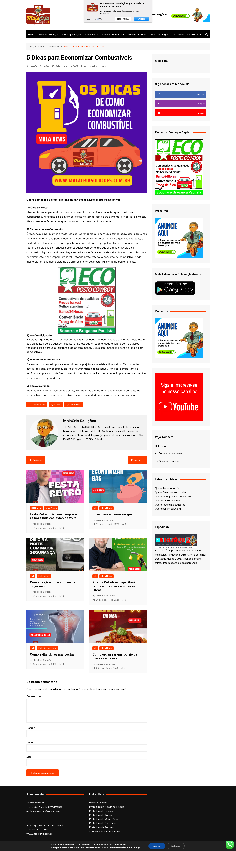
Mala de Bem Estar (113, 34)
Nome (30, 727)
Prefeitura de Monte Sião (103, 819)
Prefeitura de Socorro (101, 827)
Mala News (91, 34)
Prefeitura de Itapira (100, 814)
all (93, 66)
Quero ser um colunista (168, 508)
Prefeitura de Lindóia (101, 810)
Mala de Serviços (48, 34)
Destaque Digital (71, 34)
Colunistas (193, 34)
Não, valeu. (123, 18)
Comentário (34, 696)
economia (75, 404)
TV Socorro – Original (167, 461)
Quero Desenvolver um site (170, 492)
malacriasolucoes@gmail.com (43, 810)
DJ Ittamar (36, 508)
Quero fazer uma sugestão (170, 504)
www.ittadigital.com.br (39, 833)
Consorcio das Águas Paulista (106, 831)
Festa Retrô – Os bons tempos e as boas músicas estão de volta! (53, 516)
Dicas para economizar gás (112, 514)
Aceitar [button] (157, 845)
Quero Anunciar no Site (168, 488)
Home (31, 34)
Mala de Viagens (160, 34)
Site (28, 756)
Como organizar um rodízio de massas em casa (114, 656)
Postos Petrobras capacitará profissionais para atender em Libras (114, 586)
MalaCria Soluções (39, 66)
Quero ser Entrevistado (168, 500)
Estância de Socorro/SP (168, 453)
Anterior (37, 459)
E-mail (31, 742)
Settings (175, 845)
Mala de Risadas (137, 34)
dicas (57, 404)
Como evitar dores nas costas (52, 654)
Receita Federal (98, 802)
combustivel (38, 404)
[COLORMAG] (176, 541)
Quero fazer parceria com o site (173, 496)
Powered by (92, 19)
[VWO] (100, 19)
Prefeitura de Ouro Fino (102, 823)
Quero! (141, 18)
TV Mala (179, 34)
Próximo (135, 459)
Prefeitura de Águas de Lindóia (106, 806)
